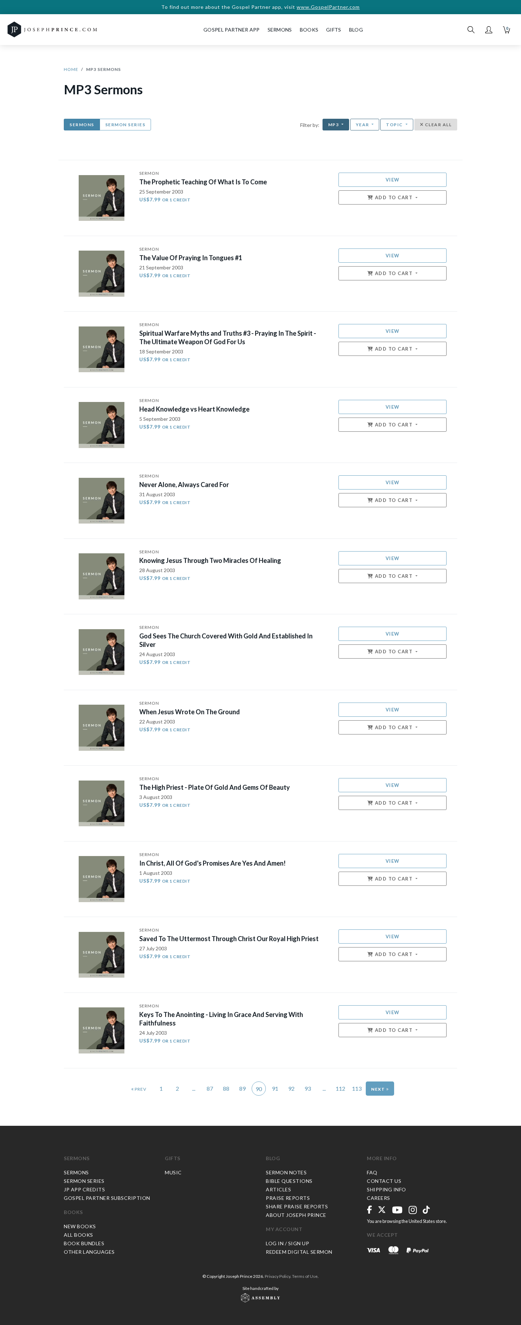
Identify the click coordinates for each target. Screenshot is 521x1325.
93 (307, 1088)
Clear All (438, 124)
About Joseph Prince (296, 1215)
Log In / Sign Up (287, 1243)
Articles (278, 1189)
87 (210, 1088)
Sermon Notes (286, 1172)
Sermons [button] (280, 30)
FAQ (372, 1172)
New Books (80, 1226)
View (393, 180)
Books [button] (309, 30)
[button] (489, 29)
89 (242, 1088)
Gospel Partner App (231, 30)
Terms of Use (305, 1276)
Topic (395, 124)
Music (173, 1172)
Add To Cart (393, 197)
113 (357, 1088)
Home (71, 69)
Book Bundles (84, 1243)
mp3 (334, 124)
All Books (78, 1235)
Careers (378, 1198)
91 (275, 1088)
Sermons (81, 124)
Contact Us (384, 1181)
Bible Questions (289, 1181)
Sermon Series (125, 124)
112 (340, 1088)
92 (291, 1088)
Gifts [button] (333, 30)
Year (363, 124)
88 (226, 1088)
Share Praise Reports (297, 1206)
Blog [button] (356, 30)
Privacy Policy (277, 1276)
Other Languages (89, 1252)
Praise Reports (288, 1198)
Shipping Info (386, 1189)
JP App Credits (84, 1189)
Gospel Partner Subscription (107, 1198)
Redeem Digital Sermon (299, 1252)
